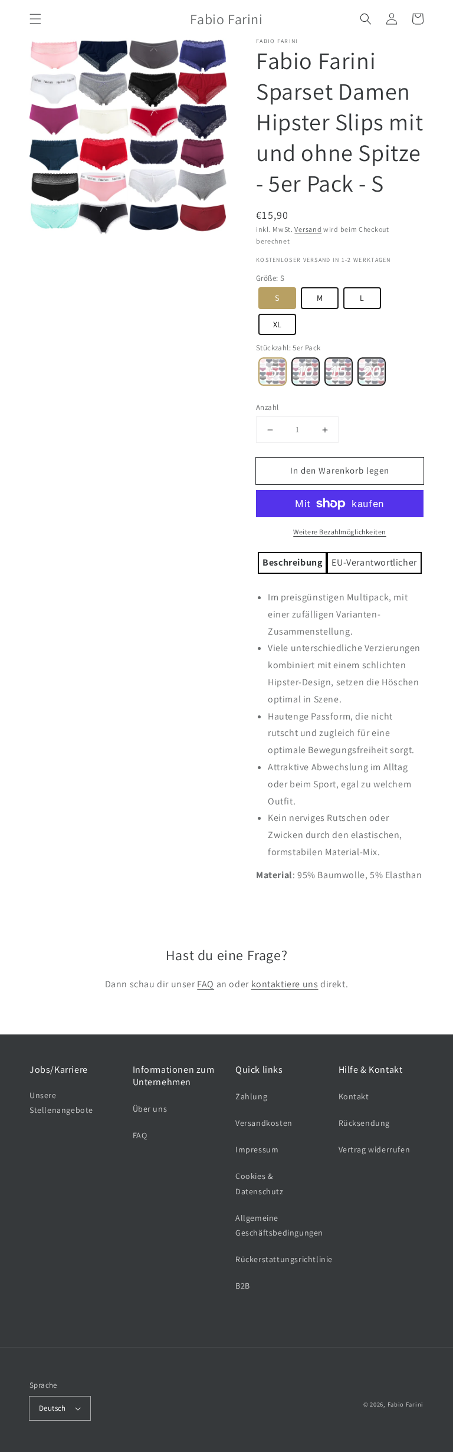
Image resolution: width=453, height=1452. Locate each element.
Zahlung (251, 1096)
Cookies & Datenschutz (259, 1183)
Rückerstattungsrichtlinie (284, 1259)
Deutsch (52, 1408)
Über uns (150, 1108)
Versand (307, 229)
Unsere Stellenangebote (61, 1102)
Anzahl (267, 407)
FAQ (205, 984)
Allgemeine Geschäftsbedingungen (279, 1225)
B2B (242, 1285)
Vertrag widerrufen (375, 1149)
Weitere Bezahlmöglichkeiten (339, 531)
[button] (35, 19)
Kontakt (354, 1096)
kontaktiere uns (285, 984)
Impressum (256, 1149)
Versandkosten (264, 1123)
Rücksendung (364, 1123)
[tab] (292, 563)
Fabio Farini (406, 1404)
